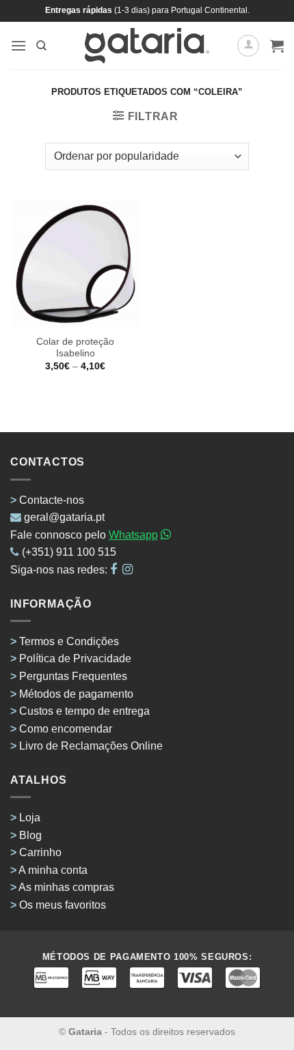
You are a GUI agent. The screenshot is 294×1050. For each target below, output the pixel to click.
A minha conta (53, 870)
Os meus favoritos (62, 905)
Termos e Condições (69, 641)
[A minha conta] (248, 46)
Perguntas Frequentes (73, 676)
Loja (29, 817)
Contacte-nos (51, 500)
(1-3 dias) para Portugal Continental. (181, 10)
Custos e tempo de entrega (84, 711)
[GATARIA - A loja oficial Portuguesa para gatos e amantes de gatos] (147, 45)
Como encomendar (65, 729)
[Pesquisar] (41, 46)
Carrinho (40, 852)
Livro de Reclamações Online (91, 746)
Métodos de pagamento (76, 694)
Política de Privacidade (75, 658)
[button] (18, 45)
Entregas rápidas (78, 10)
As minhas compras (66, 887)
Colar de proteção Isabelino (75, 348)
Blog (30, 835)
